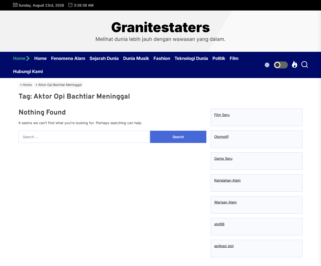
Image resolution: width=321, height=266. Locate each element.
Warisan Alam (225, 202)
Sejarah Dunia (104, 58)
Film (234, 58)
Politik (218, 58)
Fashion (162, 58)
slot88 (219, 224)
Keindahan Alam (227, 180)
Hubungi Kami (28, 71)
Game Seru (223, 158)
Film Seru (222, 115)
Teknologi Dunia (191, 58)
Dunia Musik (136, 58)
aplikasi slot (224, 246)
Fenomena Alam (68, 58)
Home (19, 58)
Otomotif (221, 136)
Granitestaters (160, 27)
